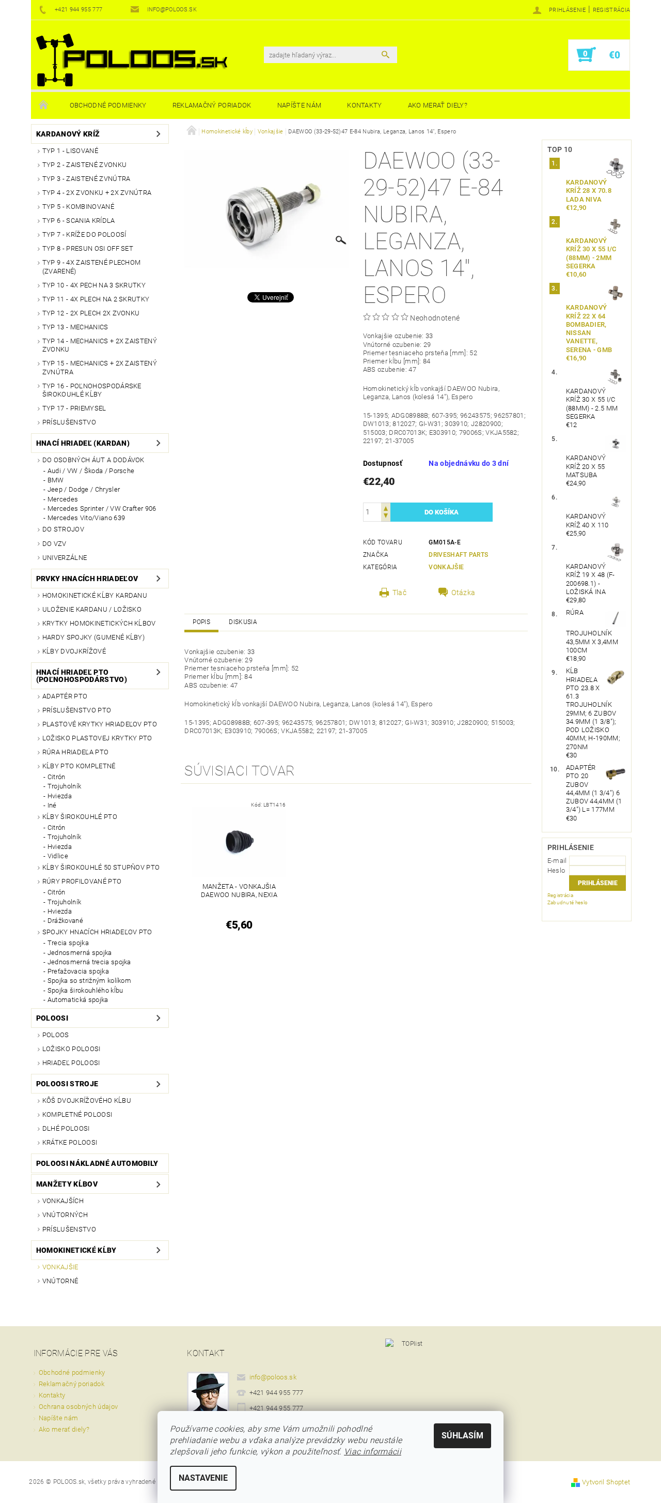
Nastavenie (203, 1478)
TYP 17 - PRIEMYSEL (74, 408)
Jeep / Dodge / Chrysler (84, 489)
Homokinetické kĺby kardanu (94, 595)
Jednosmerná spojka (80, 953)
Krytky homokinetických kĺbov (99, 623)
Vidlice (58, 856)
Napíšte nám (299, 105)
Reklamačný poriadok (211, 105)
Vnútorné (60, 1281)
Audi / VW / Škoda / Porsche (91, 471)
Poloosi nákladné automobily (97, 1163)
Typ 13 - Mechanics (75, 327)
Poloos (55, 1035)
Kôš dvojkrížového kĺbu (86, 1100)
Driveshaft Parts (458, 554)
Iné (52, 805)
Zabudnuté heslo (567, 902)
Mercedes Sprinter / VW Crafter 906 (102, 508)
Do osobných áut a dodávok (93, 460)
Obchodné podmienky (108, 105)
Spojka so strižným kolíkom (89, 980)
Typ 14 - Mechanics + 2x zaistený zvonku (99, 345)
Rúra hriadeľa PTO (75, 752)
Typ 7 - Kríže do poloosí (84, 234)
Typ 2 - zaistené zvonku (84, 165)
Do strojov (63, 529)
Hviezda (60, 796)
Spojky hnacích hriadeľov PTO (97, 932)
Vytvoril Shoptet (606, 1482)
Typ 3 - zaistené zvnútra (86, 179)
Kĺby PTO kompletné (79, 766)
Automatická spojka (78, 1000)
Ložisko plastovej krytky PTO (97, 738)
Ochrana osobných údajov (78, 1406)
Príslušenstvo (69, 422)
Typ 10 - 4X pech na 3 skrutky (94, 285)
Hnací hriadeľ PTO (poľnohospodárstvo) (81, 676)
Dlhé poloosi (66, 1128)
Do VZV (54, 544)
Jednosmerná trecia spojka (89, 962)
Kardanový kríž (68, 134)
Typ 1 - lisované (70, 151)
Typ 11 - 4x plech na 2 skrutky (96, 299)
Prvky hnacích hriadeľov (87, 578)
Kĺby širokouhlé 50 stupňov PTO (101, 867)
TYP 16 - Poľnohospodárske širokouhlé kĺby (91, 390)
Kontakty (364, 105)
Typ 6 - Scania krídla (78, 220)
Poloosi (52, 1018)
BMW (56, 480)
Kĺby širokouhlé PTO (79, 817)
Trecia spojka (68, 943)
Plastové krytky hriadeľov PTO (99, 724)
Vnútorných (65, 1215)
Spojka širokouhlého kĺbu (85, 990)
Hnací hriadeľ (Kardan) (83, 443)
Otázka (463, 592)
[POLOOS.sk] (131, 60)
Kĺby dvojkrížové (74, 651)
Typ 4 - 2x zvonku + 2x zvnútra (97, 192)
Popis (201, 622)
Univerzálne (64, 557)
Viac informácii (372, 1451)
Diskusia (243, 622)
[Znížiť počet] (385, 517)
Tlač (399, 592)
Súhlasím (462, 1435)
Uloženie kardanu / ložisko (91, 609)
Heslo (556, 870)
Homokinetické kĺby (76, 1250)
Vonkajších (63, 1201)
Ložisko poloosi (71, 1049)
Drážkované (65, 920)
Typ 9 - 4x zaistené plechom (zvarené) (91, 267)
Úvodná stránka (44, 105)
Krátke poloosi (69, 1142)
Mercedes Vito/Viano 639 (86, 518)
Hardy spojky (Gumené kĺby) (93, 637)
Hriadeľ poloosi (71, 1063)
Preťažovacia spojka (78, 971)
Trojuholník (65, 786)
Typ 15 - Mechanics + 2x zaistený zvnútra (99, 367)
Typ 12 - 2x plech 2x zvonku (91, 313)
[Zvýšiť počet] (385, 507)
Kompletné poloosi (77, 1114)
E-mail (557, 860)
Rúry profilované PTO (81, 881)
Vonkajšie (60, 1267)
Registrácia (612, 10)
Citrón (57, 777)
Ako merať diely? (437, 105)
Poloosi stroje (67, 1084)
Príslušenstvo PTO (76, 710)
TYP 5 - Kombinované (78, 206)
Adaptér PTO (65, 696)
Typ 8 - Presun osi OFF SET (87, 248)
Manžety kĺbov (67, 1184)
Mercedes (63, 499)
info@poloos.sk (273, 1377)
